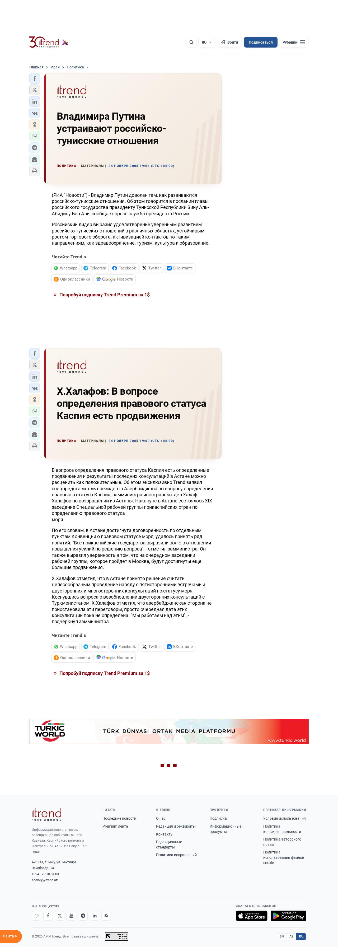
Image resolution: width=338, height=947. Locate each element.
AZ (291, 936)
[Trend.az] (48, 42)
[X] (59, 916)
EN (282, 936)
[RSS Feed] (106, 916)
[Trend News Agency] (46, 814)
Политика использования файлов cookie (283, 857)
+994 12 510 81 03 (45, 874)
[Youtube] (71, 916)
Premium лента (115, 826)
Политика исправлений (176, 855)
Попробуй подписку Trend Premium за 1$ (104, 294)
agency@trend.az (45, 880)
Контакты (164, 834)
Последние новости (119, 818)
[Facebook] (48, 916)
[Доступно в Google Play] (288, 916)
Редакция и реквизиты (176, 826)
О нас (161, 818)
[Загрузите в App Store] (251, 916)
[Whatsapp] (36, 916)
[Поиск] (191, 42)
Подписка (218, 818)
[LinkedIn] (94, 916)
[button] (35, 78)
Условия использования (284, 818)
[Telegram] (83, 916)
